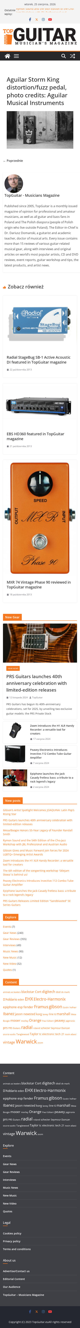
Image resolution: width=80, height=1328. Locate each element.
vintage (9, 1042)
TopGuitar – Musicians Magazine (23, 1295)
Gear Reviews (11, 939)
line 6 (52, 1014)
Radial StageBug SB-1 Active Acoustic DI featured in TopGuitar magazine (39, 360)
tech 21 (59, 1034)
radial (27, 1027)
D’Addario (10, 999)
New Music (10, 957)
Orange (35, 1020)
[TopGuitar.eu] (7, 56)
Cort (38, 992)
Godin (66, 1007)
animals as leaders (12, 992)
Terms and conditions (17, 1249)
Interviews (9, 945)
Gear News (13, 668)
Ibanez (8, 1013)
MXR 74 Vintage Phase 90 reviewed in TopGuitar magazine (39, 585)
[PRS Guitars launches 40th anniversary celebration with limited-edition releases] (40, 643)
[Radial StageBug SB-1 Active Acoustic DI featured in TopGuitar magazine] (40, 298)
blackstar (27, 992)
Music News (10, 951)
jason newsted (25, 1014)
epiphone (10, 1007)
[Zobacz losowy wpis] (72, 56)
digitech (48, 991)
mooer (15, 1020)
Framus (41, 1006)
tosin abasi (70, 1034)
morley (24, 1020)
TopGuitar (37, 697)
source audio (9, 1034)
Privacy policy (11, 1241)
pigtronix (70, 1020)
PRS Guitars (14, 1028)
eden (21, 999)
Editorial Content (14, 1279)
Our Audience (11, 1287)
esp (20, 1007)
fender (28, 1007)
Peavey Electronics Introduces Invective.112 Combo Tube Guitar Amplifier (50, 753)
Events (7, 926)
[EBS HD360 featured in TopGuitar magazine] (40, 386)
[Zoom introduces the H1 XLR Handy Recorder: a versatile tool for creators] (15, 732)
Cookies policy (12, 1233)
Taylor (34, 1034)
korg (39, 1014)
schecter (45, 1028)
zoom (40, 1042)
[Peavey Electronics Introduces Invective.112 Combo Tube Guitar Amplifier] (15, 756)
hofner (73, 1007)
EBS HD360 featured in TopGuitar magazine (35, 436)
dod (58, 992)
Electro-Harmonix (50, 999)
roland (36, 1028)
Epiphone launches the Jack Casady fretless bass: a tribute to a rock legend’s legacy (51, 777)
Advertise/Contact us (16, 1271)
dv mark (65, 992)
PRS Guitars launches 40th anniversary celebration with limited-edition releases (36, 683)
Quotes (7, 970)
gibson (55, 1006)
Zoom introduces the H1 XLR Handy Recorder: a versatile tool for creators (52, 729)
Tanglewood (22, 1034)
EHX (29, 999)
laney (45, 1014)
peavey (60, 1020)
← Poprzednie (13, 161)
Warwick (26, 1041)
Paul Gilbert (48, 1021)
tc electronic (47, 1034)
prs (5, 1028)
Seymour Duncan (60, 1028)
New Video (9, 963)
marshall (63, 1014)
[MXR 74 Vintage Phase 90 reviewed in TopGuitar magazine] (40, 462)
